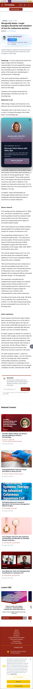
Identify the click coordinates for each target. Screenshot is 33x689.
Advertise (16, 632)
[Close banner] (31, 2)
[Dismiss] (30, 120)
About (16, 630)
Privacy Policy (16, 641)
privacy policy (6, 393)
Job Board (16, 636)
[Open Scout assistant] (24, 5)
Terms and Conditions (16, 639)
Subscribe (24, 389)
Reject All (18, 681)
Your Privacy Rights (16, 643)
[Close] (30, 659)
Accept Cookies (18, 686)
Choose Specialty (15, 9)
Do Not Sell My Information (16, 637)
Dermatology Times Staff (10, 508)
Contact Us (16, 634)
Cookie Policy (13, 674)
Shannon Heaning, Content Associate (12, 441)
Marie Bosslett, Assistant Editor (12, 542)
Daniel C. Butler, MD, (9, 439)
